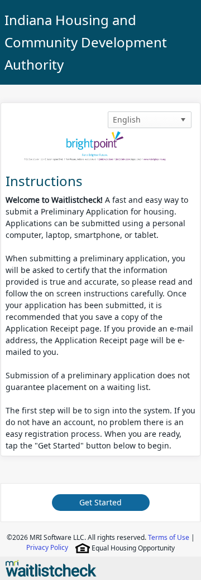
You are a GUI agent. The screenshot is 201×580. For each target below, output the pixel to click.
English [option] (127, 119)
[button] (183, 120)
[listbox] (150, 119)
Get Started (100, 502)
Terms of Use (168, 537)
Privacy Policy (47, 547)
